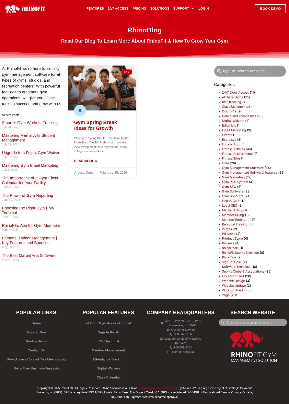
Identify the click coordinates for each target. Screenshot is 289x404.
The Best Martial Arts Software (28, 255)
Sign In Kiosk (108, 332)
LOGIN (203, 8)
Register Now (36, 332)
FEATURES (95, 8)
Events (227, 135)
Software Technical (236, 267)
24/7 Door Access (235, 92)
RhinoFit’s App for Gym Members (31, 225)
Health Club (230, 201)
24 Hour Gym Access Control (108, 323)
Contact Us (36, 350)
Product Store (232, 238)
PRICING (139, 8)
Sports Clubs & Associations (243, 271)
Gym (225, 163)
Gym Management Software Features (249, 172)
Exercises (229, 139)
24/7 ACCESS (118, 8)
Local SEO (229, 205)
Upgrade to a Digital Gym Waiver (30, 152)
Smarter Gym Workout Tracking (30, 122)
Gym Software (232, 191)
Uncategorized (233, 276)
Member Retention (235, 220)
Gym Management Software (243, 168)
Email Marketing (234, 130)
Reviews (228, 243)
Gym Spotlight (232, 196)
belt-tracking (231, 102)
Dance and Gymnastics (239, 116)
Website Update (234, 285)
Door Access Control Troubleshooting (36, 359)
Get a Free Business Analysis (36, 368)
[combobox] (250, 71)
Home (36, 323)
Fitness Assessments (237, 154)
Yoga (226, 295)
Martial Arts (231, 210)
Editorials (229, 125)
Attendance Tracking (108, 359)
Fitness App (230, 144)
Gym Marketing (233, 177)
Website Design (233, 281)
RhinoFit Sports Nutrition (240, 252)
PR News (228, 234)
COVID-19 (229, 111)
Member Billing (233, 215)
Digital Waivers (233, 121)
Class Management (236, 107)
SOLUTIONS (159, 8)
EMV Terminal (108, 341)
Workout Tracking (235, 290)
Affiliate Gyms (232, 97)
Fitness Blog (231, 158)
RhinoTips (229, 257)
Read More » (85, 161)
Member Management (108, 350)
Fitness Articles (233, 149)
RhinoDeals (230, 248)
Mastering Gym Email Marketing (30, 165)
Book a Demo (36, 341)
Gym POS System (235, 182)
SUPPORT (181, 8)
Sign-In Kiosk (232, 262)
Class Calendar (108, 377)
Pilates (227, 229)
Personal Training (235, 224)
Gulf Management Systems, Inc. (158, 388)
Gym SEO (229, 187)
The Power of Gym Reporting (27, 195)
